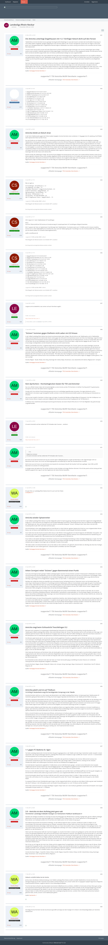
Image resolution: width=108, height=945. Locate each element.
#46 (101, 253)
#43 (101, 129)
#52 (101, 488)
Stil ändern (101, 938)
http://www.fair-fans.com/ (32, 318)
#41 (101, 35)
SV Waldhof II (28, 492)
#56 (101, 686)
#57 (101, 746)
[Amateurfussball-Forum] (54, 11)
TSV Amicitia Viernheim (70, 80)
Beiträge (9, 53)
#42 (101, 88)
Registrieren (95, 2)
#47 (101, 303)
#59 (101, 874)
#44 (101, 180)
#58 (101, 807)
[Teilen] (102, 30)
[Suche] (101, 2)
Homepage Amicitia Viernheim (37, 71)
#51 (101, 447)
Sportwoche (32, 895)
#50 (101, 421)
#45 (101, 217)
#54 (101, 567)
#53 (101, 514)
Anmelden (86, 2)
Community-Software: (54, 942)
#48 (101, 329)
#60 (101, 906)
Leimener (39, 321)
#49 (101, 380)
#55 (101, 623)
